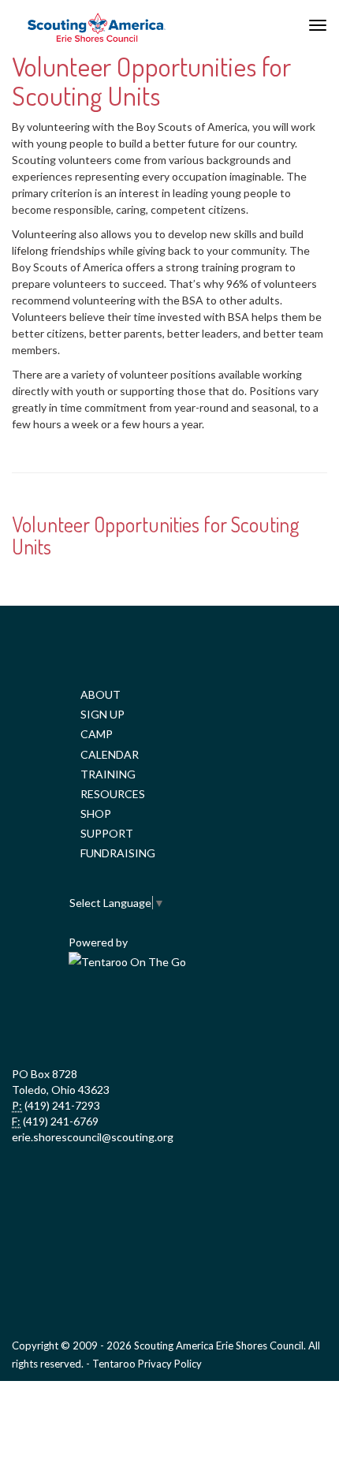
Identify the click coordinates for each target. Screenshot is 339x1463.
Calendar (109, 754)
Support (106, 833)
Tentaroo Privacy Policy (147, 1363)
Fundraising (117, 853)
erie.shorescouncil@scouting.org (92, 1137)
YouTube (202, 1019)
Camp (96, 734)
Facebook (63, 1019)
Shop (95, 813)
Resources (112, 794)
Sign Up (102, 714)
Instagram (272, 1019)
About (100, 694)
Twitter (133, 1019)
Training (108, 774)
